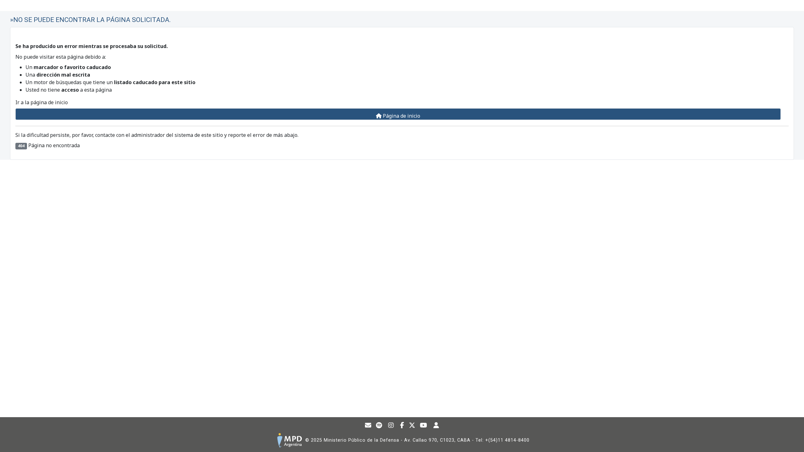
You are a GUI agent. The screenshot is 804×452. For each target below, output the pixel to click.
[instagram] (391, 426)
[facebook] (402, 426)
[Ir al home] (289, 440)
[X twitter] (412, 426)
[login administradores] (436, 426)
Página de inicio (401, 115)
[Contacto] (368, 426)
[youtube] (423, 426)
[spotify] (379, 426)
